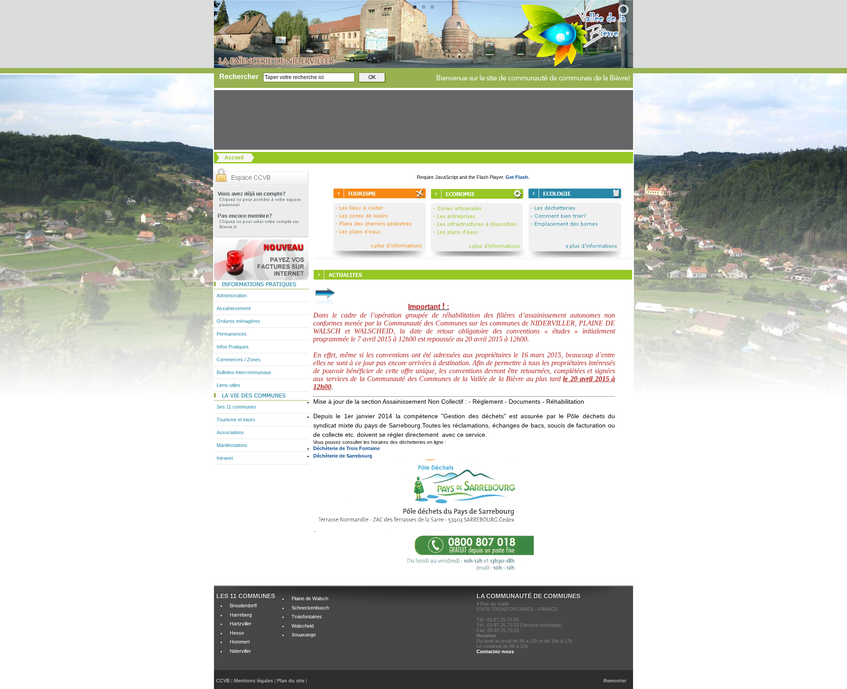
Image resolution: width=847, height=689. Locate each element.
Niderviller (240, 651)
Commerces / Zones (239, 359)
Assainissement (234, 308)
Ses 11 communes (236, 406)
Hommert (240, 641)
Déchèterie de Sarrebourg (342, 455)
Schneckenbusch (310, 607)
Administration (232, 295)
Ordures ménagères (238, 321)
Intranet (225, 458)
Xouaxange (304, 634)
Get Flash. (517, 177)
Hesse (237, 633)
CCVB (223, 680)
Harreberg (241, 614)
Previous (239, 31)
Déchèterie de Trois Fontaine (346, 448)
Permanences (232, 334)
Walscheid (303, 625)
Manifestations (232, 445)
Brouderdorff (243, 605)
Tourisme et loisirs (236, 419)
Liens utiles (228, 385)
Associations (230, 432)
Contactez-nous (495, 651)
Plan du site (290, 680)
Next (608, 31)
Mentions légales (254, 680)
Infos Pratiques (233, 346)
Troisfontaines (307, 616)
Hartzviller (240, 623)
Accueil (234, 158)
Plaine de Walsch (310, 598)
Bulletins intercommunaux (244, 372)
